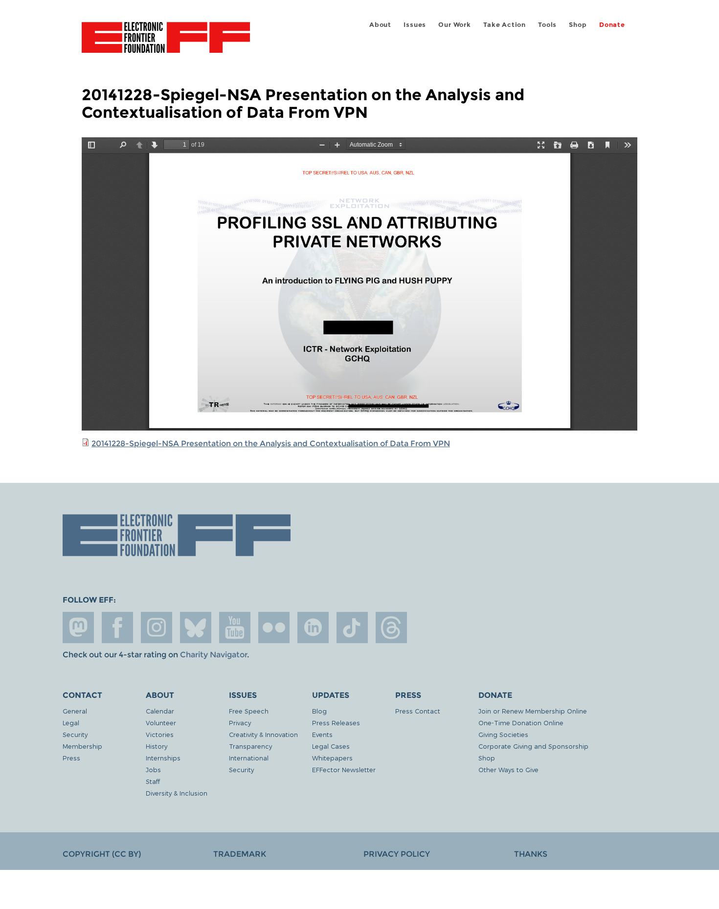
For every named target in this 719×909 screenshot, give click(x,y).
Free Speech (249, 710)
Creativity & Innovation (263, 734)
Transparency (250, 746)
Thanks (530, 854)
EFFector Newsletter (344, 769)
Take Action (504, 24)
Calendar (160, 710)
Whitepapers (332, 757)
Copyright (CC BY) (102, 854)
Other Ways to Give (508, 769)
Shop (577, 24)
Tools (547, 24)
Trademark (239, 854)
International (249, 757)
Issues (415, 24)
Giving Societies (503, 734)
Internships (163, 757)
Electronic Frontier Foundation (166, 43)
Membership (82, 746)
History (156, 746)
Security (75, 734)
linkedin (313, 627)
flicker (274, 627)
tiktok (352, 627)
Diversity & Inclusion (176, 793)
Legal (71, 722)
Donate (612, 24)
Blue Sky (195, 627)
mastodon (78, 627)
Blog (319, 710)
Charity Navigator (213, 654)
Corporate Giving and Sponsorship (533, 746)
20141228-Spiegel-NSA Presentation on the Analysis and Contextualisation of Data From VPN (270, 443)
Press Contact (417, 710)
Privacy (240, 722)
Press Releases (336, 722)
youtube (234, 627)
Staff (153, 781)
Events (322, 734)
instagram (156, 627)
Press (71, 757)
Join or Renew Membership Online (532, 710)
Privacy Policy (396, 854)
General (75, 710)
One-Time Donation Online (520, 722)
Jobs (153, 769)
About (380, 24)
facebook (117, 627)
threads (391, 627)
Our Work (454, 24)
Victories (160, 734)
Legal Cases (331, 746)
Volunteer (161, 722)
